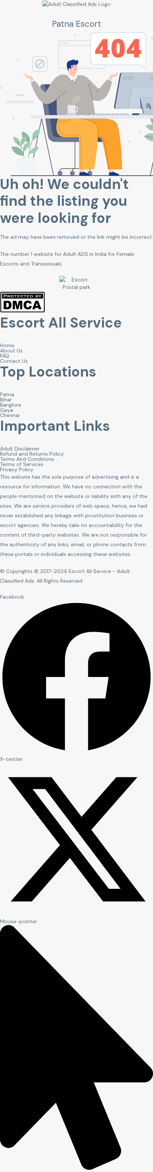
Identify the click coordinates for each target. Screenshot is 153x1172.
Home (7, 345)
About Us (11, 350)
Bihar (6, 399)
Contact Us (14, 361)
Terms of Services (21, 464)
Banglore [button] (10, 404)
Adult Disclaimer (20, 448)
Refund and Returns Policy (32, 453)
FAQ (4, 355)
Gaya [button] (6, 410)
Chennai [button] (10, 415)
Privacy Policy (16, 469)
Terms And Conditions (27, 459)
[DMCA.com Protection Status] (22, 310)
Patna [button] (7, 394)
